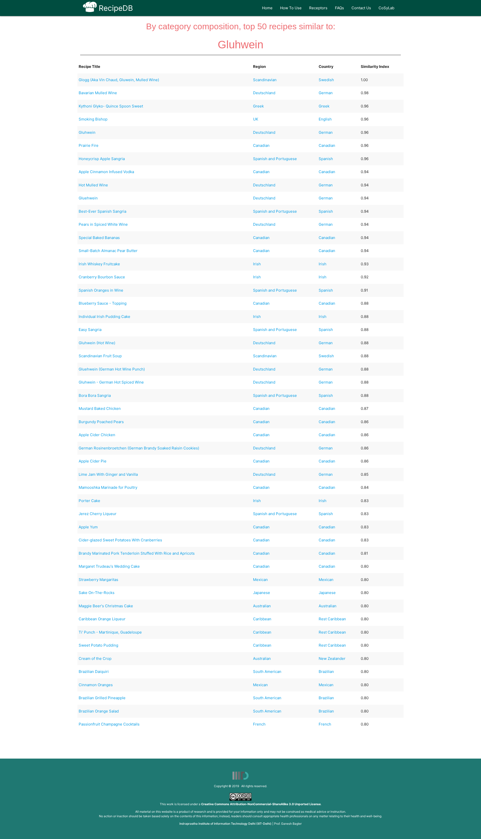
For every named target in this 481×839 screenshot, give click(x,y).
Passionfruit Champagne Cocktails (109, 724)
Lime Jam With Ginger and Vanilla (108, 474)
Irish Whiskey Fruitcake (99, 264)
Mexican (260, 579)
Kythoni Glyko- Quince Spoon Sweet (111, 106)
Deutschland (264, 92)
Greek (258, 106)
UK (255, 119)
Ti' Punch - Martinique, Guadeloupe (110, 632)
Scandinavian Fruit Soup (100, 355)
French (259, 724)
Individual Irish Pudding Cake (104, 316)
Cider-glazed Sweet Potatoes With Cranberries (120, 540)
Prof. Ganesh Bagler (288, 823)
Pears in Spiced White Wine (103, 224)
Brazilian (326, 671)
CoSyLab (386, 8)
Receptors (318, 8)
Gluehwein (88, 198)
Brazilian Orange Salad (99, 711)
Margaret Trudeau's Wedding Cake (109, 566)
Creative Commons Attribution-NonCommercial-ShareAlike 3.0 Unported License (261, 804)
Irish (257, 264)
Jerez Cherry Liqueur (97, 513)
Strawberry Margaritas (98, 579)
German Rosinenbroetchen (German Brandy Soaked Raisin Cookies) (139, 448)
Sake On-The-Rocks (96, 592)
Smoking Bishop (93, 119)
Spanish (326, 158)
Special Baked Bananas (99, 237)
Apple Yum (88, 527)
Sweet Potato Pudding (98, 645)
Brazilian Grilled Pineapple (102, 697)
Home (267, 8)
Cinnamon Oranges (96, 684)
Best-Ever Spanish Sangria (102, 211)
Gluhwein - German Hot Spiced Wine (111, 382)
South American (267, 671)
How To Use (291, 8)
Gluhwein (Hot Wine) (97, 342)
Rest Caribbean (332, 619)
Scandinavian (265, 79)
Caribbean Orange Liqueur (102, 619)
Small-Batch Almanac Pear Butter (108, 250)
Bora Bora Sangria (95, 395)
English (325, 119)
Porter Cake (89, 500)
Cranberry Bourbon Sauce (102, 277)
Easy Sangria (90, 329)
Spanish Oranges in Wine (101, 290)
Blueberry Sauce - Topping (103, 303)
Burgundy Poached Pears (101, 421)
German (326, 92)
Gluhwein (87, 132)
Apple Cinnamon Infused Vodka (106, 171)
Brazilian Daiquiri (94, 671)
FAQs (339, 8)
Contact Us (361, 8)
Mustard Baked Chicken (100, 408)
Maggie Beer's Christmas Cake (106, 606)
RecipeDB (115, 8)
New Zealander (332, 658)
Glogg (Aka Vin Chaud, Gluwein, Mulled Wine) (119, 79)
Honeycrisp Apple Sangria (102, 158)
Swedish (326, 79)
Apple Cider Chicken (97, 434)
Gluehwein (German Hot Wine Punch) (112, 369)
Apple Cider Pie (92, 461)
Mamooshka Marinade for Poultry (108, 487)
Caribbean (262, 619)
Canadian (261, 145)
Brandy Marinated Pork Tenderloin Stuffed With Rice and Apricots (137, 553)
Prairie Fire (88, 145)
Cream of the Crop (95, 658)
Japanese (261, 592)
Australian (262, 606)
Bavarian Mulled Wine (98, 92)
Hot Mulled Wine (93, 185)
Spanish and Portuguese (275, 158)
